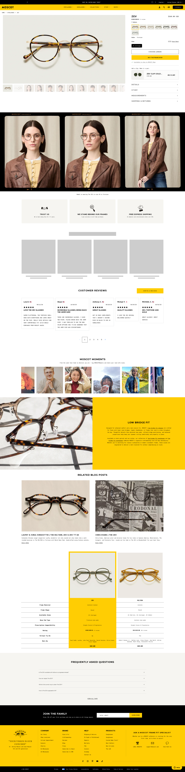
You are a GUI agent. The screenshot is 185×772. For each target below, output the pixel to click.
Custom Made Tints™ (112, 740)
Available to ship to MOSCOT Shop (144, 62)
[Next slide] (155, 2)
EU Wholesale (45, 749)
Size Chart (175, 41)
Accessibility (85, 769)
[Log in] (159, 7)
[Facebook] (83, 761)
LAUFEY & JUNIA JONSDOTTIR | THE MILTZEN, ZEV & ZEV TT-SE (50, 535)
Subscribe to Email (68, 749)
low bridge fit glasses (155, 428)
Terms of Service (118, 769)
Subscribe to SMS (67, 751)
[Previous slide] (27, 2)
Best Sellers (110, 743)
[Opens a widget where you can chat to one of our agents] (177, 767)
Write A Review (150, 291)
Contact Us (87, 754)
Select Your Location (132, 769)
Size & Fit (65, 734)
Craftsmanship (66, 737)
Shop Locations (45, 737)
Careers (86, 749)
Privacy (56, 769)
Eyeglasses (109, 734)
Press (64, 746)
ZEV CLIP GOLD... (154, 74)
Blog (63, 743)
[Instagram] (88, 761)
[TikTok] (102, 761)
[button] (164, 7)
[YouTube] (97, 761)
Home (3, 12)
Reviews (64, 740)
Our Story (44, 734)
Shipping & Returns (90, 734)
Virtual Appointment (47, 740)
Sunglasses (109, 737)
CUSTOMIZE (178, 7)
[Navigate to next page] (105, 339)
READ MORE (25, 543)
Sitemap (86, 751)
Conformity (95, 769)
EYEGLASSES (10, 12)
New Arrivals (110, 746)
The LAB (108, 749)
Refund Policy (106, 769)
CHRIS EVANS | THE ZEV (106, 535)
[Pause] (152, 2)
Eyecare (43, 743)
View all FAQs (92, 698)
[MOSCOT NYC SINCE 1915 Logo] (7, 7)
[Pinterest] (92, 761)
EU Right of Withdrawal (91, 737)
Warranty (87, 743)
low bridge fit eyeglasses (156, 438)
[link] (138, 19)
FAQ (85, 746)
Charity (43, 746)
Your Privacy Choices (71, 769)
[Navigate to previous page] (79, 339)
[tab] (7, 88)
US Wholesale (45, 751)
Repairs (86, 740)
